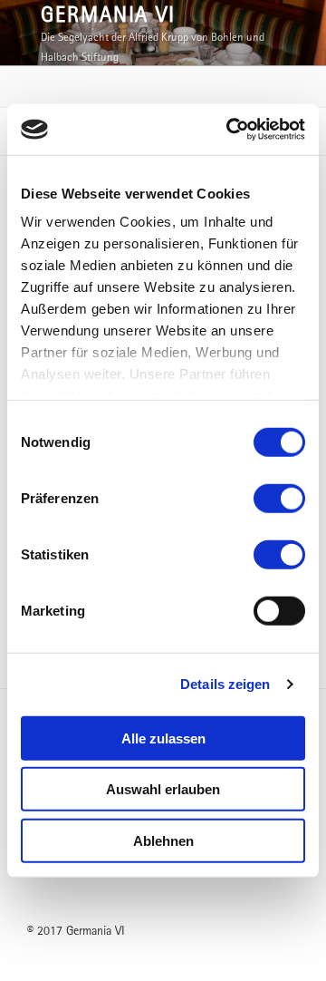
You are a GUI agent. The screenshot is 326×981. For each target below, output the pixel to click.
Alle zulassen (163, 737)
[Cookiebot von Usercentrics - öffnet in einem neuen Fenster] (230, 129)
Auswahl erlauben (163, 789)
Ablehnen (163, 840)
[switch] (279, 497)
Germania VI (108, 13)
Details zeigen (225, 684)
